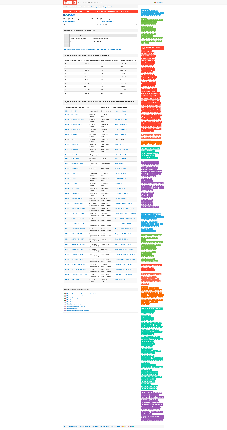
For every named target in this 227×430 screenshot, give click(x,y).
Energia (145, 135)
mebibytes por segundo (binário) (151, 114)
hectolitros (152, 327)
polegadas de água (147, 261)
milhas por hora (156, 265)
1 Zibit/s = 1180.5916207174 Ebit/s (124, 229)
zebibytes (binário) (147, 204)
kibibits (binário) (146, 178)
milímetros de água (147, 256)
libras (148, 411)
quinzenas (151, 295)
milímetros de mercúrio (148, 247)
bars (156, 237)
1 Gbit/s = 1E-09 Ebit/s (120, 124)
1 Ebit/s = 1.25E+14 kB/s (72, 158)
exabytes (158, 174)
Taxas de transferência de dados (76, 7)
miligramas (153, 400)
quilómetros (157, 214)
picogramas (145, 404)
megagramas (157, 393)
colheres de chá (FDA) (148, 381)
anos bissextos (146, 297)
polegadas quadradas (148, 40)
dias (160, 292)
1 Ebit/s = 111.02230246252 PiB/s (74, 259)
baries (156, 261)
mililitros (144, 332)
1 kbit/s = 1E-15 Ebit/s (120, 114)
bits (158, 162)
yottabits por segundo (148, 70)
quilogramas (145, 395)
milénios (143, 299)
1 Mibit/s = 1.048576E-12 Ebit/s (123, 203)
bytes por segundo (107, 7)
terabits (143, 167)
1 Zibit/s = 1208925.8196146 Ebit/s (124, 234)
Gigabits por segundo (148, 58)
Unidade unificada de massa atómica (150, 417)
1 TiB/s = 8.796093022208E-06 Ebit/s (124, 254)
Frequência (146, 142)
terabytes (144, 174)
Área (144, 19)
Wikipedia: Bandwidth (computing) (75, 306)
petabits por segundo (148, 63)
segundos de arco (158, 13)
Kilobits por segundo (147, 53)
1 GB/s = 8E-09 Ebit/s (120, 168)
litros (142, 329)
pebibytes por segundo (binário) (151, 121)
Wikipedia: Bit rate (71, 302)
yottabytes (152, 176)
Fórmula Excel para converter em (79, 31)
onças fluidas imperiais (148, 365)
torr (142, 244)
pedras (143, 411)
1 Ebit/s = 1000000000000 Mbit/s (74, 119)
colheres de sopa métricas (149, 386)
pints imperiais (158, 360)
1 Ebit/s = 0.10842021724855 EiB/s (75, 264)
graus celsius (157, 274)
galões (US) (159, 332)
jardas (157, 224)
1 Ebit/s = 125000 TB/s (71, 173)
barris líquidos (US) (156, 339)
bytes (156, 169)
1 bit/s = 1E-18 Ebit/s (120, 111)
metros (161, 217)
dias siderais (154, 302)
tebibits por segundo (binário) (150, 100)
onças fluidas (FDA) (147, 377)
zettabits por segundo (148, 67)
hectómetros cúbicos (147, 311)
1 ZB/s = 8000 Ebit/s (120, 188)
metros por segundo (147, 267)
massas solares (158, 420)
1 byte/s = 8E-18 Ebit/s (120, 155)
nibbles (156, 207)
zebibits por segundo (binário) (150, 107)
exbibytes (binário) (147, 202)
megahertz (144, 144)
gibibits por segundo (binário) (150, 98)
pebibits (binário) (146, 185)
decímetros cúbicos (147, 318)
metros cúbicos (146, 315)
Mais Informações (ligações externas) (76, 289)
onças (153, 411)
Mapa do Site (89, 2)
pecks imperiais (146, 367)
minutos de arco (146, 13)
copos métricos (146, 384)
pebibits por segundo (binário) (150, 103)
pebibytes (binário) (147, 199)
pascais (143, 240)
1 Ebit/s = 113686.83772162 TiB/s (74, 254)
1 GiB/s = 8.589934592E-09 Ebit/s (123, 249)
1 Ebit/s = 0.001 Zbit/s (71, 144)
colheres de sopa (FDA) (148, 379)
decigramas (159, 397)
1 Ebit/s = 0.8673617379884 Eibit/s (75, 224)
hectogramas (154, 395)
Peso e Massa (147, 393)
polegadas (144, 226)
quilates (143, 414)
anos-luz (150, 228)
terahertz (159, 144)
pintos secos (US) (146, 337)
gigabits (156, 164)
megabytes (151, 171)
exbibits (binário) (158, 185)
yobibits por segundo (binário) (150, 110)
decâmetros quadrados (148, 24)
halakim (150, 299)
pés (161, 224)
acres (146, 43)
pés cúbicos (158, 322)
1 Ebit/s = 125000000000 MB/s (74, 163)
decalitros (159, 327)
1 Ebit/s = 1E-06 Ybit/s (71, 149)
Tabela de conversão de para (87, 55)
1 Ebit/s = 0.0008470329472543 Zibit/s (76, 229)
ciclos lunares (157, 299)
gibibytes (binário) (147, 195)
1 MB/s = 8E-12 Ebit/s (120, 163)
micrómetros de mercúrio (153, 244)
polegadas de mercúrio (148, 251)
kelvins (155, 276)
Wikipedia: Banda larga (72, 298)
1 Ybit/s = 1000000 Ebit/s (121, 149)
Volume (145, 308)
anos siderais (145, 304)
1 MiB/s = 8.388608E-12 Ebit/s (122, 244)
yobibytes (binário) (147, 207)
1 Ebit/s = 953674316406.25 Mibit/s (75, 203)
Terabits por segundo (148, 60)
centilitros (155, 329)
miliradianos (152, 15)
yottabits (150, 169)
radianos (144, 15)
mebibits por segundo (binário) (151, 96)
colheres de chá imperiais (149, 374)
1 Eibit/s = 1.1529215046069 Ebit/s (124, 224)
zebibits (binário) (146, 188)
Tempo (145, 288)
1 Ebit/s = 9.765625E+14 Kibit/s (74, 198)
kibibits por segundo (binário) (150, 93)
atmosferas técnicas (147, 237)
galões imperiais (157, 358)
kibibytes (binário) (147, 190)
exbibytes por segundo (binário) (151, 124)
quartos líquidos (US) (148, 344)
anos (162, 295)
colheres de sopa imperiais (149, 372)
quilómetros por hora (148, 270)
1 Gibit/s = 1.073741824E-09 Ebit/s (124, 208)
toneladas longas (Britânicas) (150, 409)
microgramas (145, 402)
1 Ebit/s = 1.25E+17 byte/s (72, 155)
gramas (152, 397)
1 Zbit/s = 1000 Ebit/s (120, 144)
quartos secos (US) (147, 334)
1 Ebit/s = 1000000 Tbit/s (72, 129)
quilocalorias (145, 137)
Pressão (145, 235)
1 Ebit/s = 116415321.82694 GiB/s (74, 249)
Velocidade (146, 265)
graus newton (145, 281)
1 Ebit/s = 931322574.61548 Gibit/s (75, 208)
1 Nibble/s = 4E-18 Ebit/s (121, 279)
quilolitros (144, 327)
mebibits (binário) (146, 181)
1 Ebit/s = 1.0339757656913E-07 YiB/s (76, 274)
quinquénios (145, 302)
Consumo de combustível (151, 148)
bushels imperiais (157, 367)
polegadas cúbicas (147, 325)
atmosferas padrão (156, 235)
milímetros (144, 221)
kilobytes (144, 171)
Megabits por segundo (148, 56)
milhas (152, 224)
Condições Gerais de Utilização (96, 426)
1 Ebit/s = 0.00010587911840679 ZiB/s (76, 269)
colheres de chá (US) (147, 355)
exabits (155, 167)
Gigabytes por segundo (148, 79)
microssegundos (146, 290)
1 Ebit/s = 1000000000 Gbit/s (73, 124)
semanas (144, 295)
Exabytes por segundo (148, 86)
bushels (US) (145, 339)
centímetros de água (147, 258)
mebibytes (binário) (147, 192)
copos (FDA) (158, 377)
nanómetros (145, 224)
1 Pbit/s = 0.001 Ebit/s (120, 134)
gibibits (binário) (146, 183)
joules (151, 135)
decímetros (144, 219)
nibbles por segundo (147, 131)
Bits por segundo (146, 51)
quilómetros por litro (147, 155)
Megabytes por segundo (148, 77)
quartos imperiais (146, 360)
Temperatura (147, 274)
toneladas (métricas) (156, 404)
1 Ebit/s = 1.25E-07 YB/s (72, 193)
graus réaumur (155, 281)
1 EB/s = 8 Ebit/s (118, 183)
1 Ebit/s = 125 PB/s (70, 178)
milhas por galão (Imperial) (149, 153)
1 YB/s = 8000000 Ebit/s (121, 193)
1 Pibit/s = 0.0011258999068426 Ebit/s (125, 219)
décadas (154, 297)
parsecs (143, 228)
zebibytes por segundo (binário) (151, 126)
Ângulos (145, 10)
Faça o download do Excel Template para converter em (93, 49)
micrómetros (153, 221)
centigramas (145, 400)
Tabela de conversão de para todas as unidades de (99, 102)
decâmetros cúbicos (147, 313)
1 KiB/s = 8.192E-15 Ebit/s (121, 239)
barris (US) (151, 332)
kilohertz (158, 142)
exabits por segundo (94, 7)
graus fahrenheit (146, 276)
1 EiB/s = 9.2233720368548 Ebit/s (123, 264)
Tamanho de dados (149, 162)
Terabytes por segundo (148, 81)
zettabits (144, 169)
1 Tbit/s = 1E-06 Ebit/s (120, 129)
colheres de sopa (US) (148, 353)
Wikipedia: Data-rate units (73, 304)
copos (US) (157, 351)
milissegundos (157, 290)
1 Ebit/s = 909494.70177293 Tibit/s (75, 213)
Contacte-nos (98, 2)
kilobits (143, 164)
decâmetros (154, 217)
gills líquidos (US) (146, 348)
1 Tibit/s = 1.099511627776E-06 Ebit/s (125, 213)
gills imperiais (145, 362)
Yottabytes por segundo (148, 91)
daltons (149, 414)
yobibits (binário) (158, 188)
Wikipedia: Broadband (72, 308)
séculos (160, 297)
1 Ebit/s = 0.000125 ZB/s (72, 188)
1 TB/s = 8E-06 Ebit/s (120, 173)
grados (159, 15)
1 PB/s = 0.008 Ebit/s (120, 178)
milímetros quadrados (148, 33)
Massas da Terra (146, 420)
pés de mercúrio (146, 254)
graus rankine (145, 279)
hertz (153, 142)
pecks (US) (156, 337)
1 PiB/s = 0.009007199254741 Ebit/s (124, 259)
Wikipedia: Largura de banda (74, 300)
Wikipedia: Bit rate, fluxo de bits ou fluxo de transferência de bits (84, 294)
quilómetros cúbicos (155, 308)
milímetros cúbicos (147, 322)
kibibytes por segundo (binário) (151, 112)
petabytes (151, 174)
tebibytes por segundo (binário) (151, 119)
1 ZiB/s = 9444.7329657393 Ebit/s (123, 269)
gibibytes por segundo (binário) (151, 117)
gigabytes (159, 171)
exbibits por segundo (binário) (150, 105)
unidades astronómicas (148, 231)
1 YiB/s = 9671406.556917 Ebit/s (123, 274)
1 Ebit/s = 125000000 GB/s (72, 168)
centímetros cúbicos (147, 320)
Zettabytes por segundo (148, 88)
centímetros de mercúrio (149, 249)
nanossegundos (154, 288)
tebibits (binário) (158, 183)
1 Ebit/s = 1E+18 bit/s (71, 111)
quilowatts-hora (155, 137)
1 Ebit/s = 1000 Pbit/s (71, 134)
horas (156, 292)
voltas (151, 10)
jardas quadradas (146, 38)
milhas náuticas (154, 226)
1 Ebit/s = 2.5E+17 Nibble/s (72, 279)
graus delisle (155, 279)
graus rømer (145, 283)
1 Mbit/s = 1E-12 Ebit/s (120, 119)
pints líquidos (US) (147, 346)
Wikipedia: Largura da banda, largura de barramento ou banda (83, 296)
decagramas (145, 397)
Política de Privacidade (112, 426)
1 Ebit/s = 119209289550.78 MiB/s (75, 244)
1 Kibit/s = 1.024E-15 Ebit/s (121, 198)
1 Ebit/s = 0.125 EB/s (71, 183)
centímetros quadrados (148, 31)
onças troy (159, 411)
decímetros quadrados (148, 29)
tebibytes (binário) (147, 197)
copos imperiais (146, 369)
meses (157, 295)
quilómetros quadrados (154, 19)
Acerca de (81, 2)
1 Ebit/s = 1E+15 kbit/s (71, 114)
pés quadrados (158, 38)
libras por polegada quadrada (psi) (152, 242)
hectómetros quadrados (148, 22)
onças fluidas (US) (147, 351)
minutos (150, 292)
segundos (144, 292)
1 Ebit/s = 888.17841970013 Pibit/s (75, 219)
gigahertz (152, 144)
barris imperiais (146, 358)
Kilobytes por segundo (148, 74)
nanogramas (155, 402)
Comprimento (147, 214)
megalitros (157, 325)
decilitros (148, 329)
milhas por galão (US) (148, 151)
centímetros (153, 219)
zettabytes (144, 176)
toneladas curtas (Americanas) (151, 407)
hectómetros (145, 217)
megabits (150, 164)
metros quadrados (147, 26)
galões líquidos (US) (147, 341)
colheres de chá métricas (149, 388)
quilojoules (157, 135)
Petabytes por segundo (148, 84)
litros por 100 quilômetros (149, 158)
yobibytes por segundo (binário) (151, 129)
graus (156, 10)
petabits (149, 167)
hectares (158, 40)
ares (142, 43)
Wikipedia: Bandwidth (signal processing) (77, 310)
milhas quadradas (147, 36)
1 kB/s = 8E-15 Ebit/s (120, 158)
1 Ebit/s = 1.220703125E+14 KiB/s (74, 239)
